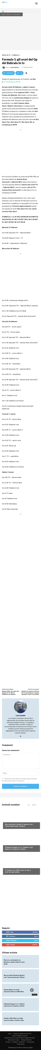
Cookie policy (20, 1044)
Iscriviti (35, 944)
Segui (36, 936)
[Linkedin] (20, 735)
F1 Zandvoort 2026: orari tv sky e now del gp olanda (18, 871)
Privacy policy (30, 1042)
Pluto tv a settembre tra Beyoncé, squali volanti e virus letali (14, 962)
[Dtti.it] (13, 4)
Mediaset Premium (26, 1040)
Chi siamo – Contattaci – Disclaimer (15, 1042)
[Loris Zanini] (3, 67)
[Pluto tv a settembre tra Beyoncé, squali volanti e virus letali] (31, 961)
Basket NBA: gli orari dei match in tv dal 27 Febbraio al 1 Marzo (10, 692)
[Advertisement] (20, 151)
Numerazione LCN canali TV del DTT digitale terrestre (20, 1038)
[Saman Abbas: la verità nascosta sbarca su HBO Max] (31, 990)
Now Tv (7, 820)
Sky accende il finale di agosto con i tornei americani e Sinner (19, 825)
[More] (26, 73)
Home (3, 14)
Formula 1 (17, 14)
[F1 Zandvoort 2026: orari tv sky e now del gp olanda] (20, 864)
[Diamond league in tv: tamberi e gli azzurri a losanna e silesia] (20, 841)
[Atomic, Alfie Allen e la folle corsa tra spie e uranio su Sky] (31, 1018)
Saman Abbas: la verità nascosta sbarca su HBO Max (14, 990)
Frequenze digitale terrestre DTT (22, 1033)
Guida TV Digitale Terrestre (19, 1036)
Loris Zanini (14, 67)
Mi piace (35, 932)
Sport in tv (9, 14)
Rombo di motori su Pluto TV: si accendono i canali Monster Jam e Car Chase (30, 692)
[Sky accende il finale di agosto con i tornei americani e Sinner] (20, 818)
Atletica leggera (11, 843)
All (29, 805)
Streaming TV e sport (14, 1040)
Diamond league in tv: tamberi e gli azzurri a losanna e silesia (19, 848)
